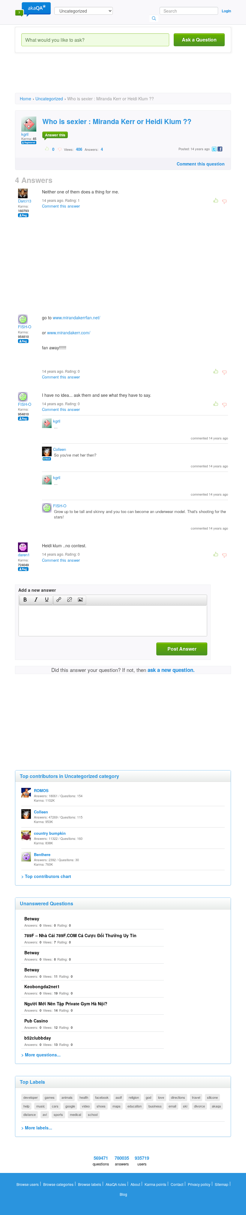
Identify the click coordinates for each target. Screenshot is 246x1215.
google (70, 1106)
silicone (212, 1097)
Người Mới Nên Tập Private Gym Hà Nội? (65, 1004)
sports (58, 1114)
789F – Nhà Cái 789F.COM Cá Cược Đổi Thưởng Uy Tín (80, 935)
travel (196, 1097)
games (50, 1097)
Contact (177, 1184)
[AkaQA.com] (33, 9)
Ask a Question (199, 39)
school (93, 1114)
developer (30, 1097)
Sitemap (221, 1184)
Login (226, 11)
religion (134, 1097)
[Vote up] (47, 149)
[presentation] (25, 600)
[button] (25, 600)
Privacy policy (199, 1184)
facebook (102, 1097)
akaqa (216, 1106)
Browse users (27, 1184)
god (148, 1097)
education (135, 1106)
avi (45, 1114)
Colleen (59, 449)
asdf (119, 1097)
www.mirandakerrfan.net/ (76, 317)
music (40, 1106)
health (84, 1097)
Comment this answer (61, 206)
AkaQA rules (116, 1184)
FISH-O (24, 327)
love (161, 1097)
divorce (199, 1106)
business (155, 1106)
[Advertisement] (124, 78)
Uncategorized (49, 99)
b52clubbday (37, 1038)
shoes (101, 1106)
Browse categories (58, 1184)
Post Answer (181, 648)
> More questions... (41, 1055)
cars (55, 1106)
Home (25, 99)
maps (116, 1106)
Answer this (55, 135)
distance (29, 1114)
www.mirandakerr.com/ (68, 333)
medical (75, 1114)
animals (67, 1097)
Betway (31, 919)
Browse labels (89, 1184)
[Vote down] (59, 149)
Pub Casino (36, 1021)
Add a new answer (37, 590)
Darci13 (24, 201)
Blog (123, 1194)
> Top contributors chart (46, 876)
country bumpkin (50, 833)
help (26, 1106)
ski (185, 1106)
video (86, 1106)
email (172, 1106)
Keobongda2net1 (42, 986)
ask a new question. (171, 669)
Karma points (155, 1184)
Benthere (42, 854)
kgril (24, 134)
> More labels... (36, 1128)
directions (178, 1097)
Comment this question (201, 164)
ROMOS (41, 790)
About (135, 1184)
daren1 (24, 554)
